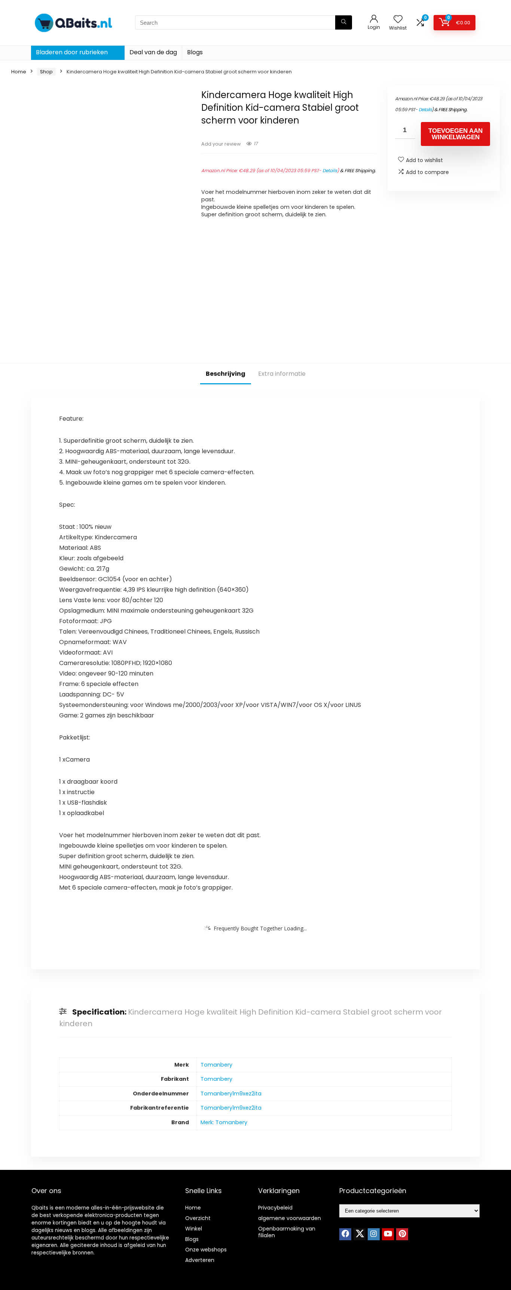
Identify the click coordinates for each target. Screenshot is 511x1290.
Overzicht (198, 1218)
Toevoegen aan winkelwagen (455, 134)
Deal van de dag (153, 52)
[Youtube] (388, 1234)
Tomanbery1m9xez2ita (231, 1093)
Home (18, 71)
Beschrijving (225, 373)
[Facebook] (345, 1234)
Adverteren (199, 1260)
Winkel (193, 1228)
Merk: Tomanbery (224, 1122)
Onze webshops (206, 1249)
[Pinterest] (402, 1234)
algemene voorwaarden (289, 1218)
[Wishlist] (398, 19)
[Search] (343, 22)
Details (329, 170)
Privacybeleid (275, 1207)
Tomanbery (216, 1064)
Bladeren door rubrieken (72, 52)
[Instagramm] (374, 1234)
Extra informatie (282, 373)
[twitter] (359, 1234)
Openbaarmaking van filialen (286, 1232)
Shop (46, 71)
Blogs (195, 52)
